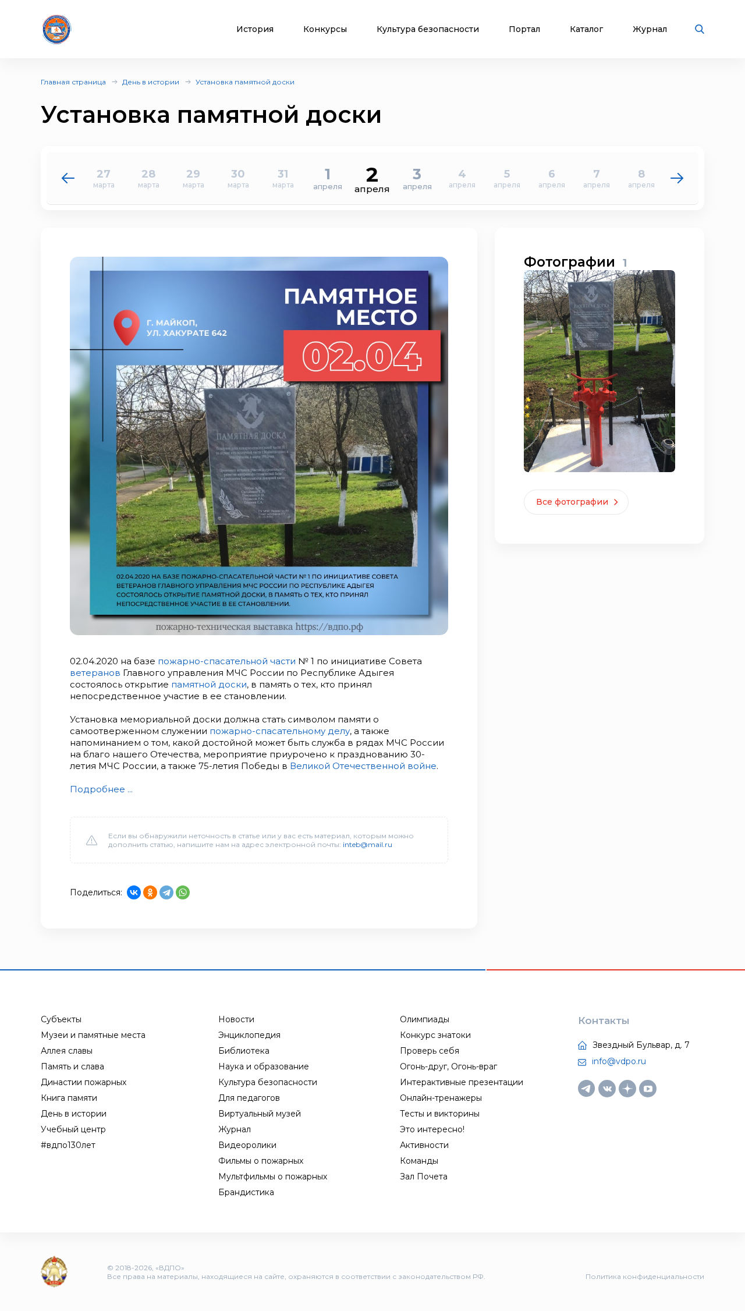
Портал (524, 29)
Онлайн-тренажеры (441, 1098)
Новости (236, 1019)
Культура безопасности (428, 29)
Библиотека (243, 1051)
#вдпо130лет (68, 1145)
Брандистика (246, 1192)
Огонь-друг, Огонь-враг (448, 1066)
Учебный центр (73, 1129)
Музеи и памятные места (93, 1035)
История (255, 29)
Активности (424, 1145)
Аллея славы (67, 1051)
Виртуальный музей (259, 1113)
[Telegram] (166, 892)
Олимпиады (424, 1019)
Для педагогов (249, 1098)
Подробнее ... (101, 789)
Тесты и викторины (440, 1113)
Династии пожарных (83, 1082)
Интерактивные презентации (461, 1082)
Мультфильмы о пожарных (272, 1176)
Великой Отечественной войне (363, 765)
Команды (419, 1161)
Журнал (650, 29)
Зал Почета (424, 1176)
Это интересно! (432, 1129)
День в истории (150, 81)
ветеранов (95, 672)
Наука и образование (263, 1066)
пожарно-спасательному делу (280, 730)
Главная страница (73, 81)
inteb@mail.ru (367, 844)
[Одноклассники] (150, 892)
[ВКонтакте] (134, 892)
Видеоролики (247, 1145)
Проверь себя (429, 1051)
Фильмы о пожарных (260, 1161)
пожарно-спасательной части (227, 661)
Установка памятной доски (245, 81)
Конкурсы (325, 29)
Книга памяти (69, 1098)
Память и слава (72, 1066)
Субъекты (61, 1019)
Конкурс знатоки (435, 1035)
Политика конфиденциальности (645, 1276)
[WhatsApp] (183, 892)
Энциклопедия (249, 1035)
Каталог (586, 29)
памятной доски (209, 684)
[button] (677, 178)
